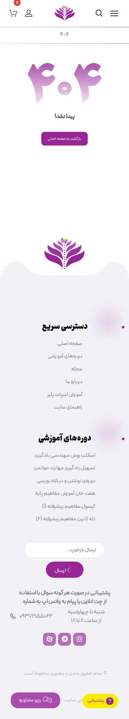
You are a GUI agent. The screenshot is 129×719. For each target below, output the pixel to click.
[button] (114, 13)
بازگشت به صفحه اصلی (64, 139)
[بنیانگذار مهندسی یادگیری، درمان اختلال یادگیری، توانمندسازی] (65, 13)
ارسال (60, 571)
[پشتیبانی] (100, 701)
